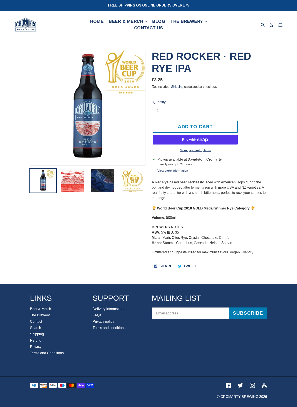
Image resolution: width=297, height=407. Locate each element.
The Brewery (40, 315)
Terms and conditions (109, 328)
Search (35, 328)
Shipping (177, 86)
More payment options (195, 150)
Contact (36, 321)
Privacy (36, 347)
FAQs (97, 315)
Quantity (159, 102)
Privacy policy (103, 321)
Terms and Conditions (47, 353)
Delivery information (108, 309)
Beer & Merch (40, 309)
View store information (172, 170)
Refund (35, 340)
